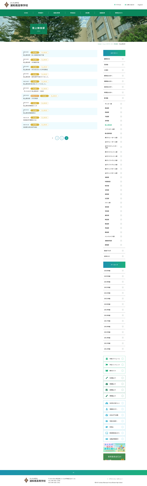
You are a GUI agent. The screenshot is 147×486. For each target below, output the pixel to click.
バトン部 (108, 202)
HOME (26, 13)
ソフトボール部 (110, 129)
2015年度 (107, 332)
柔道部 (107, 108)
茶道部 (107, 228)
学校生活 (72, 13)
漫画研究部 (108, 241)
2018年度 (107, 315)
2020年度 (107, 304)
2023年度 (107, 287)
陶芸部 (107, 219)
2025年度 (107, 276)
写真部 (107, 211)
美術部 (107, 215)
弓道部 (107, 116)
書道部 (107, 224)
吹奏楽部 (108, 181)
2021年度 (107, 298)
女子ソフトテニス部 (111, 164)
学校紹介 (40, 13)
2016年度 (107, 326)
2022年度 (107, 293)
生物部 (107, 190)
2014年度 (107, 338)
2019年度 (107, 310)
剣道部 (107, 112)
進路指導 (102, 13)
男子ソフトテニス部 (111, 160)
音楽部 (107, 207)
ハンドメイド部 (110, 236)
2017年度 (107, 321)
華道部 (107, 232)
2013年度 (107, 343)
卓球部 (107, 121)
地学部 (107, 186)
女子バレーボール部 (111, 142)
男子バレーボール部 (111, 137)
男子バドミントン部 (111, 152)
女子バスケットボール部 (111, 147)
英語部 (107, 194)
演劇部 (107, 177)
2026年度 (107, 271)
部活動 (87, 13)
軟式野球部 (108, 133)
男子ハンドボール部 (111, 169)
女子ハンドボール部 (111, 173)
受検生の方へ (119, 13)
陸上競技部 (108, 125)
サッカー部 (108, 104)
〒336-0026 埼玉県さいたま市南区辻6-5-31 (61, 479)
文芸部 (107, 198)
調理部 (107, 245)
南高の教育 (57, 13)
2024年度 (107, 282)
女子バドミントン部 (111, 156)
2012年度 (107, 349)
